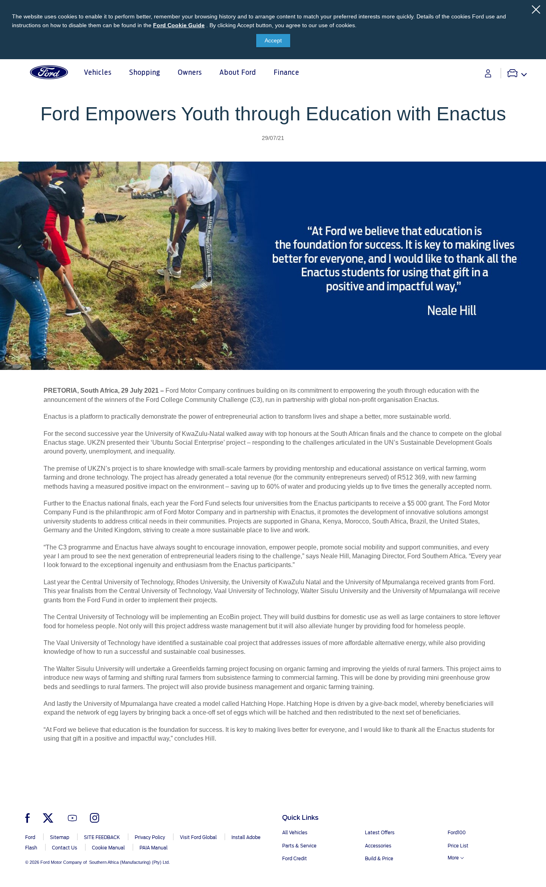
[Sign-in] (488, 73)
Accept (273, 40)
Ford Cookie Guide (179, 25)
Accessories (378, 846)
